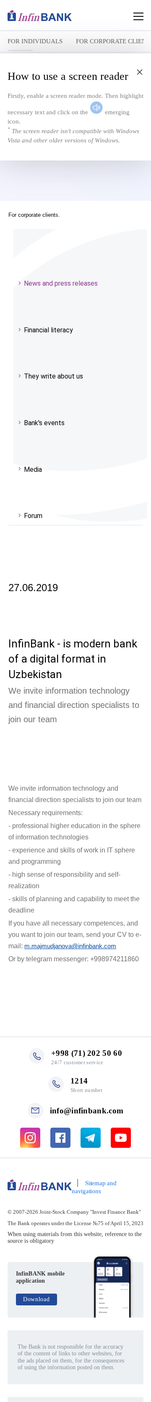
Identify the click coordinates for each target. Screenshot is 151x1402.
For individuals (35, 41)
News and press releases (61, 283)
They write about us (53, 376)
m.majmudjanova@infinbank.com (70, 946)
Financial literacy (48, 330)
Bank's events (44, 423)
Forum (33, 516)
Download (36, 1299)
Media (33, 469)
